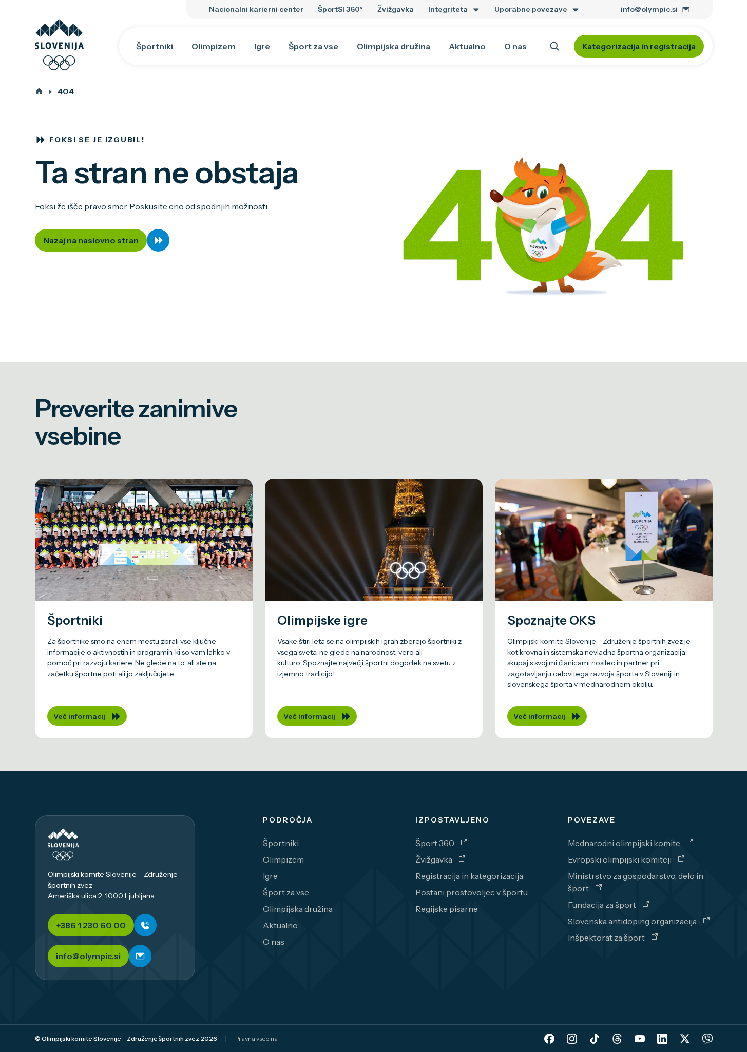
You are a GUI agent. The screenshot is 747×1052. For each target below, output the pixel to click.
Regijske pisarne (446, 909)
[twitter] (685, 1039)
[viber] (707, 1039)
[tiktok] (594, 1039)
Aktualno (280, 925)
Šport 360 (435, 843)
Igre (270, 876)
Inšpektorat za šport (607, 937)
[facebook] (549, 1039)
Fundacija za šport (603, 905)
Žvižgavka (434, 859)
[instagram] (572, 1039)
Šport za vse (286, 892)
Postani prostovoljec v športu (471, 892)
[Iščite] (554, 46)
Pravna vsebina (256, 1038)
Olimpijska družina (298, 909)
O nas (273, 941)
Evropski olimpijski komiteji (620, 859)
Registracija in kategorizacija (469, 876)
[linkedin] (662, 1039)
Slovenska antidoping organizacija (633, 921)
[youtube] (640, 1039)
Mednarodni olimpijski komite (625, 843)
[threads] (617, 1039)
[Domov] (39, 91)
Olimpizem (283, 859)
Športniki (281, 843)
